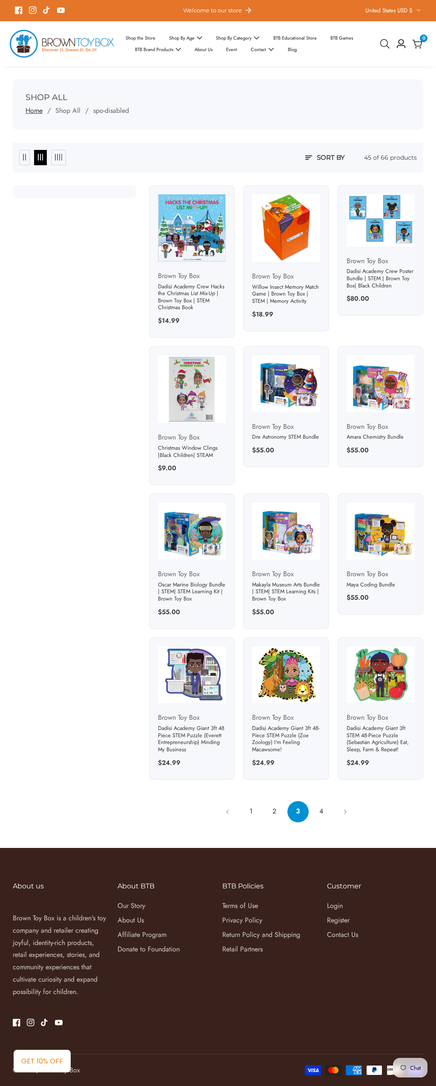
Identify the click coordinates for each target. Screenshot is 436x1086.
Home (34, 110)
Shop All (67, 110)
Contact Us (342, 934)
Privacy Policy (242, 920)
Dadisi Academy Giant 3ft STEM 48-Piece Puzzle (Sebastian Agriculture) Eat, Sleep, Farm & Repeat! (378, 739)
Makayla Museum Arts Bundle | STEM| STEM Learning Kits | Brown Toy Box (286, 592)
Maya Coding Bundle (371, 585)
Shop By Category (234, 37)
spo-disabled (111, 110)
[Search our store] (386, 44)
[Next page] (345, 811)
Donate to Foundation (149, 949)
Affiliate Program (142, 934)
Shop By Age (182, 37)
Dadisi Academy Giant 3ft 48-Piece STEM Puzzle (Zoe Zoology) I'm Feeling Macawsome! (286, 739)
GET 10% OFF (42, 1061)
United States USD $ (389, 10)
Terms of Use (240, 906)
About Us (203, 49)
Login (335, 906)
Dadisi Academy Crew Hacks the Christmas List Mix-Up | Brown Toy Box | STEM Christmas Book (191, 297)
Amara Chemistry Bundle (375, 437)
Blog (292, 49)
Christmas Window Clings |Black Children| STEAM (188, 452)
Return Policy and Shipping (261, 934)
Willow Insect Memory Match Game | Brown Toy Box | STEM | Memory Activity (285, 294)
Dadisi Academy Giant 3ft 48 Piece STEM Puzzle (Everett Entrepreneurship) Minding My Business (191, 739)
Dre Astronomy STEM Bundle (285, 437)
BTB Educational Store (295, 37)
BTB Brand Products (154, 49)
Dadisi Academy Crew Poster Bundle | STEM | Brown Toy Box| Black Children (380, 278)
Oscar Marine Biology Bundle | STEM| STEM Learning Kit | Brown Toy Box (191, 592)
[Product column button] (24, 157)
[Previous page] (227, 811)
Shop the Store (140, 37)
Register (338, 920)
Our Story (131, 906)
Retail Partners (242, 949)
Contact (259, 49)
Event (231, 49)
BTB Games (341, 37)
